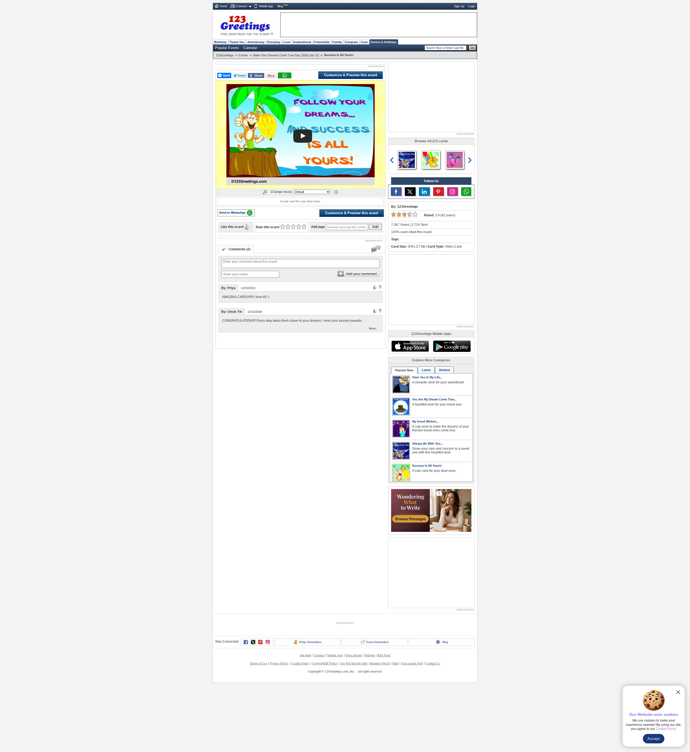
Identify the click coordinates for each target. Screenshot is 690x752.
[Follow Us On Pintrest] (438, 191)
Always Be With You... (427, 443)
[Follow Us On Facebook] (396, 191)
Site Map (305, 655)
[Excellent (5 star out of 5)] (304, 227)
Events (243, 55)
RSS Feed (383, 655)
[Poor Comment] (380, 287)
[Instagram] (267, 642)
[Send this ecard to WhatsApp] (236, 212)
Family (337, 42)
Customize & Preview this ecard (350, 75)
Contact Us (433, 663)
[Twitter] (253, 642)
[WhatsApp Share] (284, 75)
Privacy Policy (279, 663)
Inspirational (302, 42)
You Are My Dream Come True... (434, 399)
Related (444, 370)
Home (223, 6)
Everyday (273, 42)
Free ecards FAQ (412, 663)
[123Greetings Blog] (431, 510)
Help (395, 663)
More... (373, 328)
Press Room (353, 655)
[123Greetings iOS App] (410, 346)
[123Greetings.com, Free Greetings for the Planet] (246, 24)
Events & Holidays (383, 42)
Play (302, 136)
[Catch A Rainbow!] (431, 159)
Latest (426, 370)
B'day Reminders (310, 642)
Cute (364, 42)
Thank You (236, 42)
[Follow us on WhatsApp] (466, 191)
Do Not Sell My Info (354, 663)
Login (471, 6)
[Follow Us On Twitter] (410, 191)
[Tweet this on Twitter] (240, 75)
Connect (241, 6)
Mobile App (266, 6)
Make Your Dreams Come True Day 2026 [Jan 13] (286, 55)
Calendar (250, 48)
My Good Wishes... (425, 421)
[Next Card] (470, 160)
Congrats (351, 42)
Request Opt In (380, 663)
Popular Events (227, 48)
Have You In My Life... (427, 377)
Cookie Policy (300, 663)
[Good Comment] (375, 287)
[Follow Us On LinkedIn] (424, 191)
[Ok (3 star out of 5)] (293, 227)
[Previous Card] (392, 160)
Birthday (220, 42)
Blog (280, 6)
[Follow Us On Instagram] (452, 191)
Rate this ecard (267, 227)
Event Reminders (377, 642)
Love (286, 42)
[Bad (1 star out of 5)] (282, 227)
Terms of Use (258, 663)
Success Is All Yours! (427, 465)
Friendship (321, 42)
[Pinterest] (260, 642)
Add (375, 227)
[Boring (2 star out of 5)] (287, 227)
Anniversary (255, 42)
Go (472, 47)
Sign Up (459, 6)
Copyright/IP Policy (325, 663)
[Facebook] (246, 642)
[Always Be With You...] (407, 159)
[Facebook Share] (256, 75)
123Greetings (225, 55)
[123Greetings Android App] (452, 346)
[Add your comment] (358, 274)
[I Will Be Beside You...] (455, 159)
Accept (653, 738)
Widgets (369, 655)
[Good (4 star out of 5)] (298, 227)
